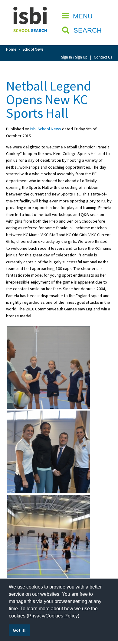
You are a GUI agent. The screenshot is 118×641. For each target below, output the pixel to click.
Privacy (36, 615)
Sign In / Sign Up (74, 57)
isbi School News (45, 129)
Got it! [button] (19, 630)
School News (32, 49)
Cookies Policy (61, 615)
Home (11, 49)
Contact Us (103, 57)
